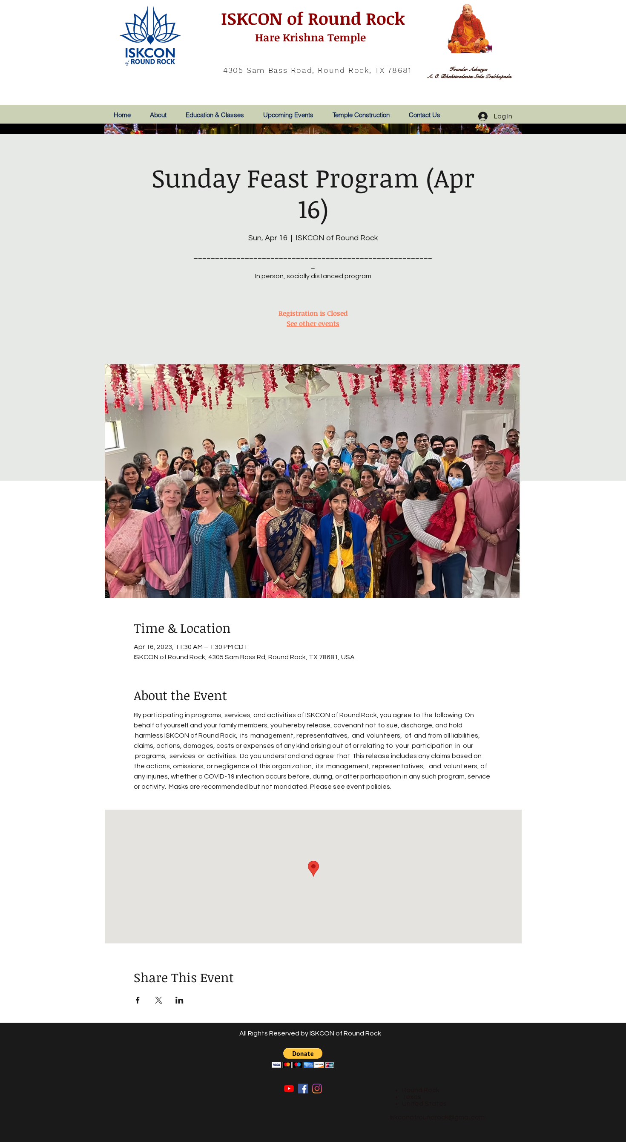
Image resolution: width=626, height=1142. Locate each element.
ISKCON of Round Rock (310, 18)
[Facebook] (303, 1088)
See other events (313, 323)
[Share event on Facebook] (138, 1000)
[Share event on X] (159, 1000)
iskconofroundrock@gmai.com (437, 1117)
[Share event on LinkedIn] (179, 1000)
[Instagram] (317, 1088)
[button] (303, 1058)
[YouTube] (289, 1088)
